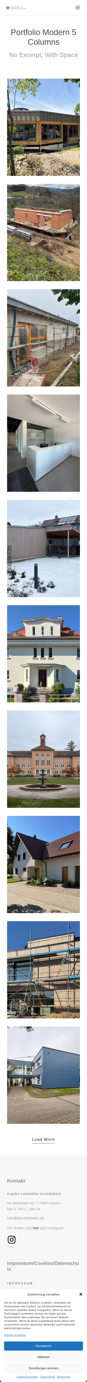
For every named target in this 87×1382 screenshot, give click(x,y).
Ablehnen (43, 1357)
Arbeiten (28, 456)
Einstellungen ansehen (43, 1368)
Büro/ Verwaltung (52, 456)
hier (36, 1228)
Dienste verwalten (15, 1335)
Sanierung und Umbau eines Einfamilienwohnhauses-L (43, 656)
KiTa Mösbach (43, 340)
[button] (81, 1294)
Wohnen (43, 245)
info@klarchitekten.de (25, 1218)
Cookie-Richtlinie (27, 1377)
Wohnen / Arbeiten (43, 877)
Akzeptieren (43, 1346)
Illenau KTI (44, 764)
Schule (43, 1088)
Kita (43, 137)
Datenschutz (47, 1377)
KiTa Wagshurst (43, 129)
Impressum (63, 1377)
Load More (43, 1139)
